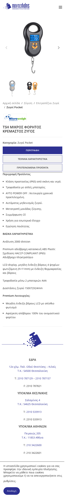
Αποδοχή (11, 490)
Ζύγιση (28, 103)
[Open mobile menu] (60, 7)
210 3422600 (34, 445)
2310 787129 (25, 378)
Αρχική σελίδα (11, 103)
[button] (6, 47)
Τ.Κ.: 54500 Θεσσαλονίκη (33, 371)
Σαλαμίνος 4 (32, 400)
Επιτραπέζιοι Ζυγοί (47, 103)
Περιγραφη (32, 150)
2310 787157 (43, 378)
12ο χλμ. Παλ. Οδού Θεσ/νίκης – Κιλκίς (32, 366)
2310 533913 (34, 412)
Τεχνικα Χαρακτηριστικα (32, 159)
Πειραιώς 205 (32, 433)
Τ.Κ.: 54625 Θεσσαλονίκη (33, 404)
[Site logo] (16, 7)
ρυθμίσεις (9, 481)
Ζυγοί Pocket (14, 107)
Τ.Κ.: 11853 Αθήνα (32, 437)
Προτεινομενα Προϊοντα (32, 167)
